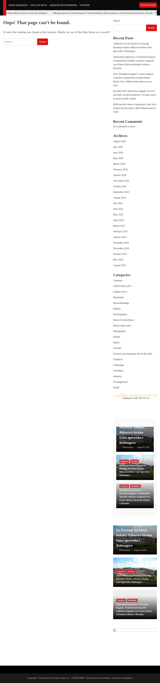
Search (116, 20)
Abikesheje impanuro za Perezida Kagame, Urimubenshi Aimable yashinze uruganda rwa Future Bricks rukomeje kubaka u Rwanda (99, 13)
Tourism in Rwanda (148, 5)
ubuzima (117, 376)
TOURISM (84, 5)
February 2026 (120, 169)
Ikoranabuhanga (121, 303)
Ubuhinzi (117, 359)
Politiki (116, 336)
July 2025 (118, 203)
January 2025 (119, 237)
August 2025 (119, 197)
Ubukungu (118, 365)
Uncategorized (120, 382)
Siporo (116, 342)
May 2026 (118, 158)
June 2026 (118, 152)
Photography (119, 331)
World (116, 387)
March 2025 (119, 225)
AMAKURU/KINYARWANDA (63, 5)
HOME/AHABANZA (18, 5)
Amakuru (117, 280)
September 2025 (121, 192)
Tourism (117, 348)
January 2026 (119, 175)
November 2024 (121, 248)
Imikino (117, 308)
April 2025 (118, 220)
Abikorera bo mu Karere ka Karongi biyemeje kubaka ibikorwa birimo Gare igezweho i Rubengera (132, 47)
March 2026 (119, 163)
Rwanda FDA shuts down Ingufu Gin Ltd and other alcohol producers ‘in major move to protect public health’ (134, 95)
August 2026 (119, 141)
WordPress (127, 678)
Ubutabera (118, 370)
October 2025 (120, 186)
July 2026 (118, 147)
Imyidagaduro (120, 314)
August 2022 (119, 265)
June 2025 (118, 209)
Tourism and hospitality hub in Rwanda (132, 353)
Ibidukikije (118, 297)
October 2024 (120, 254)
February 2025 (120, 231)
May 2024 (118, 259)
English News (120, 291)
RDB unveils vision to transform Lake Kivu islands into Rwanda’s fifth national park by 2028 (134, 108)
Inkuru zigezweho (122, 325)
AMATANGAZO (122, 286)
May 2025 (118, 214)
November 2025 (121, 180)
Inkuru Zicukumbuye (123, 320)
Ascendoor (105, 678)
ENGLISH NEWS (38, 5)
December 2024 (121, 242)
